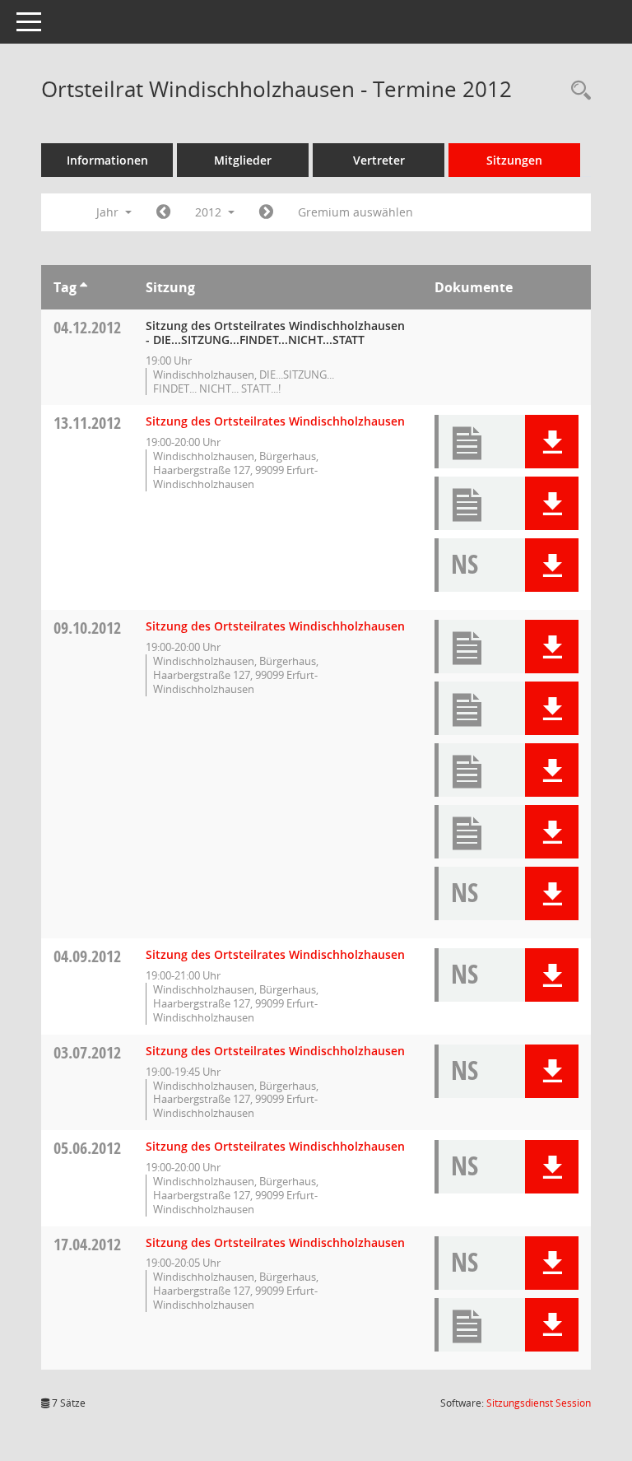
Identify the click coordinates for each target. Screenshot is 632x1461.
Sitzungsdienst (538, 1403)
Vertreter (379, 160)
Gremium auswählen (355, 212)
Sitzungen (514, 160)
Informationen (107, 160)
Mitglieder (243, 160)
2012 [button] (210, 212)
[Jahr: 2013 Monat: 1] (266, 212)
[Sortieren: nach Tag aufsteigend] (83, 287)
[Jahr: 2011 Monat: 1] (163, 212)
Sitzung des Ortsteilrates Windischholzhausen (275, 421)
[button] (552, 441)
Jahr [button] (109, 212)
